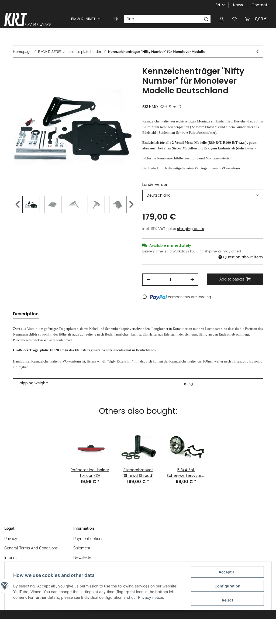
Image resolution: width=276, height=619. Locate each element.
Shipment (81, 548)
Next (131, 204)
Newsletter (83, 557)
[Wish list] (234, 19)
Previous (17, 204)
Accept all (228, 572)
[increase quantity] (192, 279)
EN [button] (218, 5)
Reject (227, 600)
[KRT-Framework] (28, 19)
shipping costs (190, 228)
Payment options (88, 538)
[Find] (206, 19)
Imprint (10, 557)
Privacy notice (150, 597)
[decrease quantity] (148, 279)
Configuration (227, 586)
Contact (259, 5)
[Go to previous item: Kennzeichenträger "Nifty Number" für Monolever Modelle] (257, 51)
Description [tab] (26, 314)
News (238, 5)
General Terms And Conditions (31, 548)
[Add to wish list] (122, 79)
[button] (221, 19)
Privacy (10, 538)
